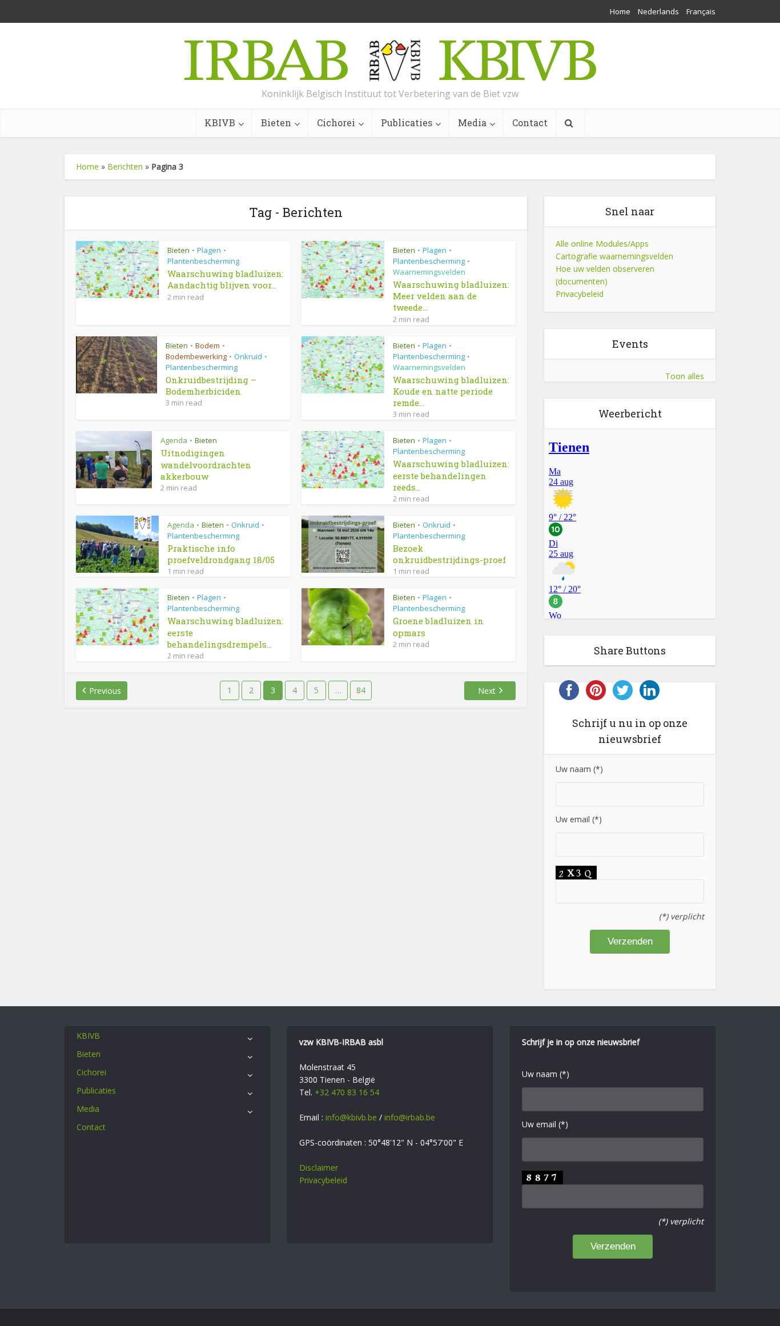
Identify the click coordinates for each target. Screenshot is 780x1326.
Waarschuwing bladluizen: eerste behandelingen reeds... (451, 475)
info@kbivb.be (351, 1117)
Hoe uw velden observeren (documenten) (605, 275)
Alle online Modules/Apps (602, 243)
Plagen (209, 250)
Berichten (125, 166)
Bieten (276, 122)
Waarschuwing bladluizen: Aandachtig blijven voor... (225, 279)
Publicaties (406, 122)
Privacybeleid (580, 293)
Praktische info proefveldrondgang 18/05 (221, 554)
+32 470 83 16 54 (347, 1092)
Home (620, 11)
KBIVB (219, 122)
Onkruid (248, 356)
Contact (530, 122)
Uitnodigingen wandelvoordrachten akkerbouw (205, 464)
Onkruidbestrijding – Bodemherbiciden (211, 385)
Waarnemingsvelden (429, 272)
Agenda (173, 440)
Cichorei (336, 122)
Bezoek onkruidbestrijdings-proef (449, 554)
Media (472, 122)
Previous (105, 690)
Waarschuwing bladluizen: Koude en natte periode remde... (451, 391)
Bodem (207, 345)
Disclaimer (318, 1167)
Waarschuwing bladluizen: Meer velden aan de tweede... (451, 296)
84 (360, 690)
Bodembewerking (196, 356)
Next (487, 690)
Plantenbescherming (203, 261)
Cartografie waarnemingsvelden (614, 256)
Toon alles (684, 376)
